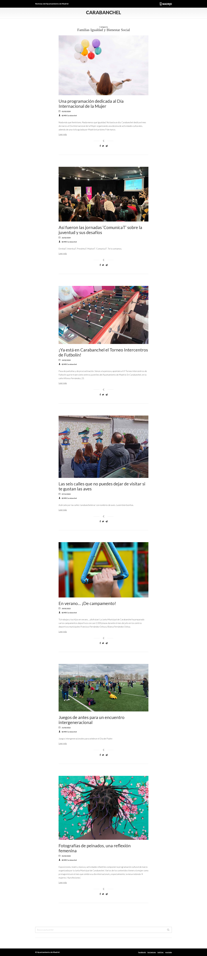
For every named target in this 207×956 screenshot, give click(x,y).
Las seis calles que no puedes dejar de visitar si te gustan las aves (102, 486)
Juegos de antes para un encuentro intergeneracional (91, 720)
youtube (168, 952)
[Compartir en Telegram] (106, 146)
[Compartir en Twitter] (103, 146)
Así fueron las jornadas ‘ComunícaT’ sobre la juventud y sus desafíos (100, 230)
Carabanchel (103, 12)
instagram (151, 952)
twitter (160, 952)
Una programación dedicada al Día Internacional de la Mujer (91, 103)
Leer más (63, 134)
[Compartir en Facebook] (100, 146)
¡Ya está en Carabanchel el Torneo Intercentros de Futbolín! (103, 352)
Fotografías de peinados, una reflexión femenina (95, 848)
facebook (142, 952)
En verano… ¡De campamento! (87, 603)
